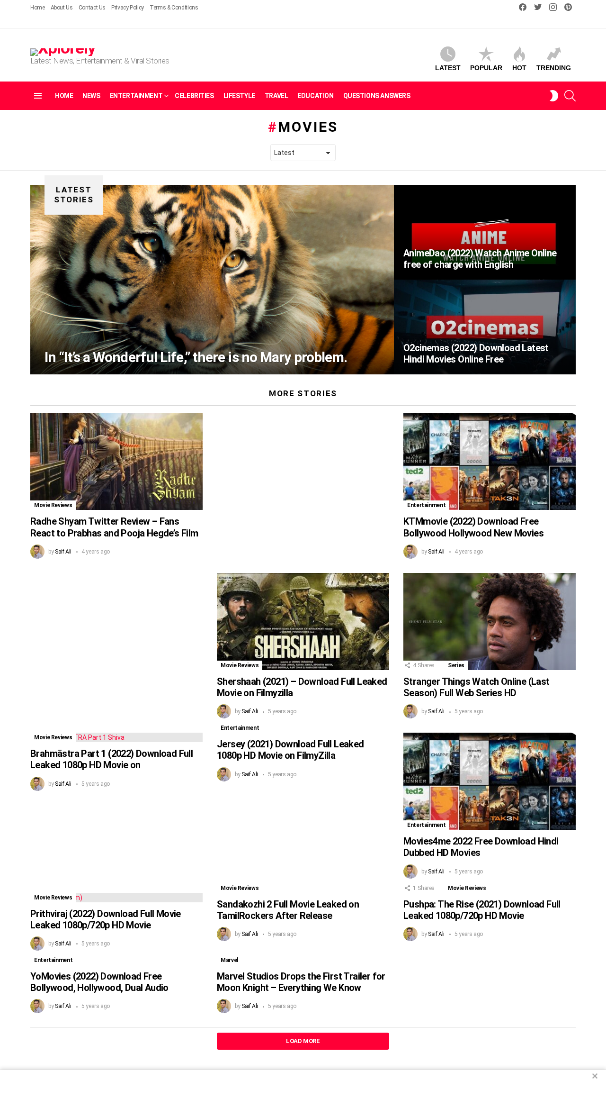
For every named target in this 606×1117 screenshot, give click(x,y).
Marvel (229, 960)
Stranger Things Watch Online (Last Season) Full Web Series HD (476, 687)
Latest (448, 68)
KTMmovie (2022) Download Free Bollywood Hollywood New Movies (473, 527)
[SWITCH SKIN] (554, 95)
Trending (553, 68)
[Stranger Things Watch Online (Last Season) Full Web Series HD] (489, 621)
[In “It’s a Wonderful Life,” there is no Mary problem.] (212, 279)
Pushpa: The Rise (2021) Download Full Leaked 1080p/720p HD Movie (482, 910)
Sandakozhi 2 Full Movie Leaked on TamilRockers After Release (288, 910)
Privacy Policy (127, 7)
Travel (276, 96)
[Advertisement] (116, 639)
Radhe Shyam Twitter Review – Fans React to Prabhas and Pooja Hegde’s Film (114, 527)
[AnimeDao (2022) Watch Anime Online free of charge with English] (485, 232)
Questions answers (376, 96)
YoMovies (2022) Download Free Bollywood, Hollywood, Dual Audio (99, 982)
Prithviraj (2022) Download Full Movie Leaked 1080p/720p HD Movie (105, 919)
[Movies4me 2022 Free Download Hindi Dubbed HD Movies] (489, 781)
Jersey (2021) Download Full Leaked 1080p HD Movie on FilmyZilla (290, 749)
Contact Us (92, 7)
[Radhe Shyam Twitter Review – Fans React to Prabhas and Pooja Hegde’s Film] (116, 461)
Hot (519, 68)
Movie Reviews (53, 505)
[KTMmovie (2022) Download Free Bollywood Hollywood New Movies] (489, 461)
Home (37, 7)
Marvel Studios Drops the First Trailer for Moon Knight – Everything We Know (301, 982)
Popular (486, 68)
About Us (62, 7)
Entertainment (136, 96)
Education (315, 96)
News (91, 96)
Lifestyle (239, 96)
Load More (303, 1040)
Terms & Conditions (174, 7)
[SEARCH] (570, 95)
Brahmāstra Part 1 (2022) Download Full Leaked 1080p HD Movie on (111, 759)
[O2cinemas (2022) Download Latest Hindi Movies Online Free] (485, 327)
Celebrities (194, 96)
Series (456, 665)
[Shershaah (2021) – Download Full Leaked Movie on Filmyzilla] (303, 621)
